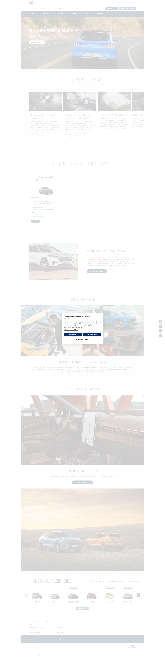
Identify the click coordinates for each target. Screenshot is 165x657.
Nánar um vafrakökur (71, 330)
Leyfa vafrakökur (92, 334)
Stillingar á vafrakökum (82, 339)
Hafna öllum (72, 334)
